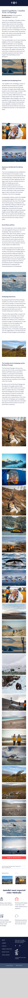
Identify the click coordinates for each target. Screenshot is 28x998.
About (3, 940)
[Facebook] (15, 945)
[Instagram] (19, 945)
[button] (3, 880)
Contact (4, 946)
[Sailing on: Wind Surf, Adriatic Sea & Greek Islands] (7, 876)
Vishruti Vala (5, 866)
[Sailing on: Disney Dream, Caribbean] (20, 876)
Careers (4, 943)
